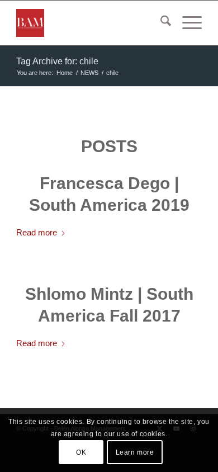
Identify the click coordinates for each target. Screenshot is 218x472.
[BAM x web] (90, 23)
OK (81, 452)
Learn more (135, 452)
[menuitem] (160, 23)
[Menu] (186, 23)
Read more (36, 232)
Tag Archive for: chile (57, 61)
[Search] (160, 23)
